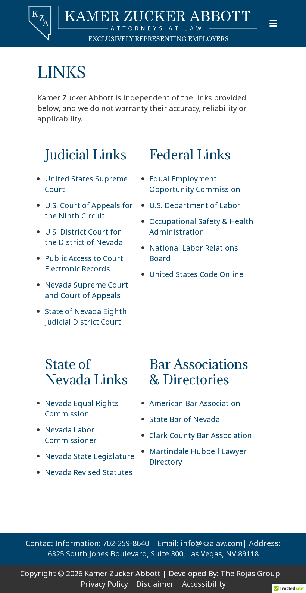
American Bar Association (194, 403)
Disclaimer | (158, 584)
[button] (273, 23)
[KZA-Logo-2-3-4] (143, 23)
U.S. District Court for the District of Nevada (84, 237)
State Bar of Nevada (184, 419)
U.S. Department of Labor (194, 205)
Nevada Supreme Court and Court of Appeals (86, 290)
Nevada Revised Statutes (88, 472)
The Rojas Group (250, 573)
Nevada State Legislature (89, 456)
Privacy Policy (104, 584)
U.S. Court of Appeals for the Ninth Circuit (89, 210)
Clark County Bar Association (200, 435)
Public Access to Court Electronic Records (84, 263)
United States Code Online (196, 274)
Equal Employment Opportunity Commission (194, 184)
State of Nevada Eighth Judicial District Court (86, 316)
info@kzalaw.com (212, 543)
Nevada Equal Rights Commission (82, 408)
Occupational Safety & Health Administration (201, 226)
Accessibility (204, 584)
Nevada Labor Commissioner (71, 435)
